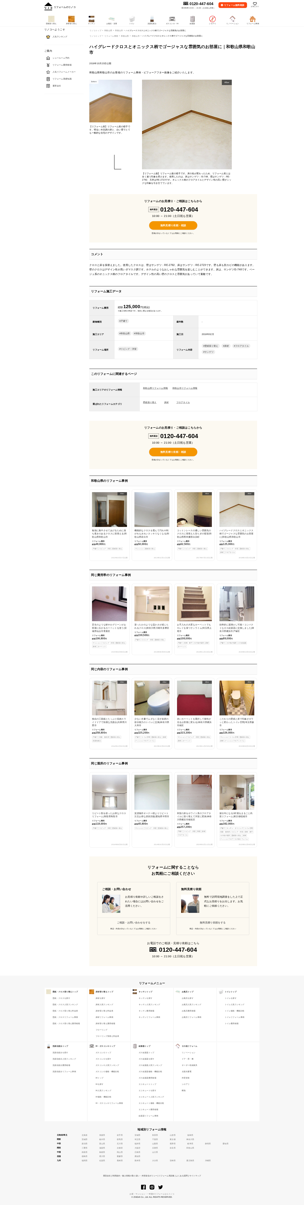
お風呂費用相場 (188, 1011)
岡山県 (120, 1152)
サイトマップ (195, 1176)
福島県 (190, 1135)
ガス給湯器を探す (146, 1059)
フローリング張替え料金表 (107, 1036)
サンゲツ (209, 352)
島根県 (102, 1152)
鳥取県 (85, 1152)
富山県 (102, 1144)
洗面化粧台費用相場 (61, 1065)
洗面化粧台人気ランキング (64, 1059)
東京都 (173, 1139)
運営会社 (107, 1176)
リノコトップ (95, 36)
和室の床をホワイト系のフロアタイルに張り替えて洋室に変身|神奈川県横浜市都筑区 (194, 824)
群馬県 (120, 1139)
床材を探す (100, 998)
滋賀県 (102, 1148)
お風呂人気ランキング (191, 1004)
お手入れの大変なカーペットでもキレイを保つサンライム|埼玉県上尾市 (194, 635)
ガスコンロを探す (103, 1059)
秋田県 (155, 1135)
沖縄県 (208, 1161)
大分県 (155, 1161)
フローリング (101, 1030)
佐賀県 (102, 1161)
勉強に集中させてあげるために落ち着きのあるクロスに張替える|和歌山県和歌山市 (109, 521)
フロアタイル (242, 346)
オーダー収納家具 (189, 1065)
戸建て (124, 321)
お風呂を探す (187, 998)
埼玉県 (137, 1139)
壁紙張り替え (211, 346)
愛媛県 (120, 1156)
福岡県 (85, 1161)
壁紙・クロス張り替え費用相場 (66, 1023)
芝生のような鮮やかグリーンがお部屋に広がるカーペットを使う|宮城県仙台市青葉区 (109, 635)
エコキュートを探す (147, 1090)
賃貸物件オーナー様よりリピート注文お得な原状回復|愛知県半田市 (151, 820)
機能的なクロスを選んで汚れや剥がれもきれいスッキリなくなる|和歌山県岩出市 (151, 539)
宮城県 (137, 1135)
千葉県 (155, 1139)
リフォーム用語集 (166, 1176)
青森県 (102, 1135)
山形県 (173, 1135)
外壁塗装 (186, 1078)
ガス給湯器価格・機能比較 (150, 1071)
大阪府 (137, 1148)
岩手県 (120, 1135)
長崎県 (120, 1161)
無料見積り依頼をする (213, 922)
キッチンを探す (145, 998)
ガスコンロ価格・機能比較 (107, 1071)
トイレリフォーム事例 (234, 1017)
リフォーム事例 (111, 36)
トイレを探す (231, 998)
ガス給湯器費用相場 (147, 1078)
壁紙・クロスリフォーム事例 (65, 1017)
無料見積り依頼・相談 (173, 225)
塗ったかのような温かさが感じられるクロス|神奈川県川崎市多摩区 (151, 631)
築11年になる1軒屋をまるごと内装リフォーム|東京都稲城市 (236, 826)
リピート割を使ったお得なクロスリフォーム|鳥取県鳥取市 (109, 820)
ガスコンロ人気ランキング (107, 1065)
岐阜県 (190, 1144)
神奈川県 (190, 1139)
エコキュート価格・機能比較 (151, 1103)
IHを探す (100, 1084)
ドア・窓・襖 (187, 1059)
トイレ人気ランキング (234, 1004)
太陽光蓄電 (187, 1071)
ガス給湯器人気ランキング (150, 1065)
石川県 (120, 1144)
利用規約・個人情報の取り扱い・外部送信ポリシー (134, 1176)
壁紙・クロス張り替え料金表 (65, 1011)
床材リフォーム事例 (104, 1017)
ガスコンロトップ (103, 1052)
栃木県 (102, 1139)
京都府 (120, 1148)
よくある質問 (182, 1176)
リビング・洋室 (128, 349)
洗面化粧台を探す (60, 1052)
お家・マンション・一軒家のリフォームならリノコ (152, 1194)
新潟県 (85, 1144)
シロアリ (186, 1084)
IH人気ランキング (103, 1090)
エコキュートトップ (147, 1084)
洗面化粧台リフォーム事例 (64, 1071)
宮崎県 (173, 1161)
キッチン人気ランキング (149, 1004)
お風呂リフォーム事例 (191, 1017)
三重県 (85, 1148)
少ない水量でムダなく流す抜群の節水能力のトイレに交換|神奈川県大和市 (151, 711)
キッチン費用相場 (146, 1011)
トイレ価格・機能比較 (234, 1011)
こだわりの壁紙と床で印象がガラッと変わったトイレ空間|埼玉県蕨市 (236, 711)
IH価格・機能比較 (103, 1097)
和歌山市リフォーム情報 (184, 388)
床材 (226, 346)
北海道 (85, 1135)
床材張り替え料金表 (104, 1011)
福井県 (137, 1144)
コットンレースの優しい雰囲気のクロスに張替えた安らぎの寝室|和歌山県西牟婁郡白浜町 (194, 521)
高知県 (137, 1156)
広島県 (137, 1152)
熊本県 (137, 1161)
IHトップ (100, 1078)
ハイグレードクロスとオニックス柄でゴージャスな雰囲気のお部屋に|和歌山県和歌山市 (236, 523)
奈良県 (173, 1148)
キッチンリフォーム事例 (149, 1017)
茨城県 (85, 1139)
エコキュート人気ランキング (151, 1097)
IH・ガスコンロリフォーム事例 (109, 1103)
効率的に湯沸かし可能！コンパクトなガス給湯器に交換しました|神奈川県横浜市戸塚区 (236, 633)
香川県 (102, 1156)
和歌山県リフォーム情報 (155, 388)
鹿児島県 (190, 1161)
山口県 (155, 1152)
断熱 (184, 1090)
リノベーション (188, 1052)
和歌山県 (125, 36)
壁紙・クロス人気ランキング (65, 1004)
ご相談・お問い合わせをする (134, 922)
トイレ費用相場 (231, 1023)
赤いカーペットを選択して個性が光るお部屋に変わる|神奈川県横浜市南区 (194, 711)
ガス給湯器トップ (146, 1052)
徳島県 (85, 1156)
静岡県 (208, 1144)
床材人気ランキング (104, 1004)
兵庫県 (155, 1148)
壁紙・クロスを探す (61, 998)
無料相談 (234, 5)
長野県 (173, 1144)
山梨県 (155, 1144)
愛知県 (225, 1144)
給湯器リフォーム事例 (148, 1116)
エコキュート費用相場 (148, 1109)
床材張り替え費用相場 (105, 1023)
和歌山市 (136, 36)
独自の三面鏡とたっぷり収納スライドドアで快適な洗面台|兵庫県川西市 (109, 711)
